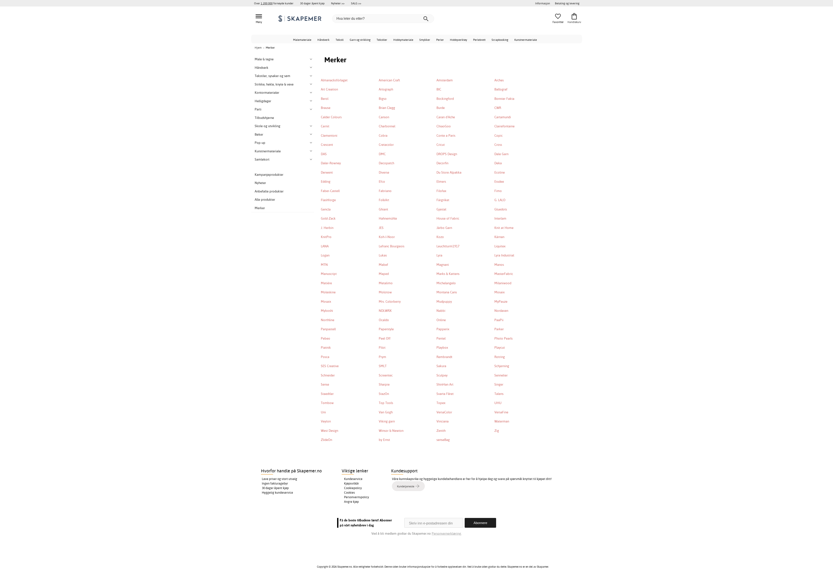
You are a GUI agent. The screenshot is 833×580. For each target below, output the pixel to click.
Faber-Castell (330, 191)
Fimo (498, 191)
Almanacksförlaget (334, 80)
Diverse (384, 172)
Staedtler (327, 394)
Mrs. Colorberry (390, 301)
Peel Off (384, 338)
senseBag (443, 440)
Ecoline (499, 172)
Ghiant (383, 209)
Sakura (441, 366)
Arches (499, 80)
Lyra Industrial (504, 255)
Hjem (258, 47)
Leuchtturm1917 (447, 246)
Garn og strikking (360, 39)
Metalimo (386, 283)
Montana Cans (446, 292)
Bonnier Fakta (504, 99)
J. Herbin (327, 228)
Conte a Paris (445, 135)
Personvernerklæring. (447, 533)
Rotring (499, 357)
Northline (327, 320)
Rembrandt (444, 357)
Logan (325, 255)
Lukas (383, 255)
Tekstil (340, 39)
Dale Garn (501, 154)
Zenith (441, 431)
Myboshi (327, 311)
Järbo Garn (444, 228)
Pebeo (325, 338)
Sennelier (501, 375)
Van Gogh (386, 412)
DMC (382, 154)
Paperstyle (386, 329)
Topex (440, 403)
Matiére (326, 283)
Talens (498, 394)
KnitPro (326, 237)
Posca (325, 357)
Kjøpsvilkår (351, 483)
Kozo (440, 237)
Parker (499, 329)
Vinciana (442, 421)
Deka (498, 163)
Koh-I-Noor (387, 237)
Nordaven (501, 311)
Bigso (383, 99)
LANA (325, 246)
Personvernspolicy (356, 497)
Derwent (327, 172)
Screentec (386, 375)
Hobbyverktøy (458, 39)
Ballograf (500, 89)
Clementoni (329, 135)
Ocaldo (384, 320)
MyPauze (500, 301)
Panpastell (328, 329)
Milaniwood (502, 283)
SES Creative (330, 366)
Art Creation (329, 89)
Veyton (326, 421)
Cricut (440, 145)
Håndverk (323, 39)
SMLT (383, 366)
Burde (440, 108)
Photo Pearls (503, 338)
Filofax (441, 191)
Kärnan (499, 237)
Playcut (499, 347)
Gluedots (500, 209)
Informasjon (542, 3)
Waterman (501, 421)
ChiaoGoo (443, 126)
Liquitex (499, 246)
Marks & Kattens (447, 274)
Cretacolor (386, 145)
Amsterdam (444, 80)
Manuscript (329, 274)
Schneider (328, 375)
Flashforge (328, 200)
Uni (323, 412)
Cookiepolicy (353, 488)
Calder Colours (331, 117)
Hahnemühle (388, 218)
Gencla (326, 209)
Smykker (424, 39)
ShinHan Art (444, 384)
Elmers (441, 181)
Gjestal (441, 209)
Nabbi (440, 311)
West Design (329, 431)
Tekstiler (382, 39)
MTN (324, 265)
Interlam (500, 218)
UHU (498, 403)
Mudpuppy (444, 301)
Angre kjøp (351, 502)
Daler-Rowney (331, 163)
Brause (325, 108)
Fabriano (385, 191)
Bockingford (445, 99)
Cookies (349, 493)
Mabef (383, 265)
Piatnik (326, 347)
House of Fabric (447, 218)
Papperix (442, 329)
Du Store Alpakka (448, 172)
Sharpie (384, 384)
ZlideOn (326, 440)
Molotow (385, 292)
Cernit (325, 126)
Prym (382, 357)
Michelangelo (446, 283)
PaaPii (498, 320)
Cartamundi (502, 117)
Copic (498, 135)
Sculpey (442, 375)
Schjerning (501, 366)
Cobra (383, 135)
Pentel (441, 338)
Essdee (499, 181)
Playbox (442, 347)
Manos (499, 265)
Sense (325, 384)
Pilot (382, 347)
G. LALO (499, 200)
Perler (440, 39)
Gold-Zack (328, 218)
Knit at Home (503, 228)
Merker (260, 208)
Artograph (386, 89)
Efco (382, 181)
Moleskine (328, 292)
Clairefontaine (504, 126)
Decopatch (386, 163)
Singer (498, 384)
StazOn (384, 394)
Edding (325, 181)
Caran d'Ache (445, 117)
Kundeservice (353, 479)
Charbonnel (387, 126)
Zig (496, 431)
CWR (497, 108)
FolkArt (384, 200)
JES (381, 228)
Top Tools (386, 403)
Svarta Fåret (445, 394)
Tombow (327, 403)
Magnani (442, 265)
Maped (384, 274)
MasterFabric (503, 274)
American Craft (389, 80)
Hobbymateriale (403, 39)
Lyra (439, 255)
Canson (384, 117)
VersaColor (444, 412)
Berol (324, 99)
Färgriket (442, 200)
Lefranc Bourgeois (391, 246)
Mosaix (499, 292)
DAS (324, 154)
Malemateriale (302, 39)
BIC (438, 89)
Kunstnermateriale (525, 39)
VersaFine (501, 412)
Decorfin (442, 163)
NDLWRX (385, 311)
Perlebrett (479, 39)
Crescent (327, 145)
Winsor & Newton (391, 431)
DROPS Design (446, 154)
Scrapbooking (500, 39)
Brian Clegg (387, 108)
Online (441, 320)
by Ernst (384, 440)
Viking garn (387, 421)
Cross (498, 145)
